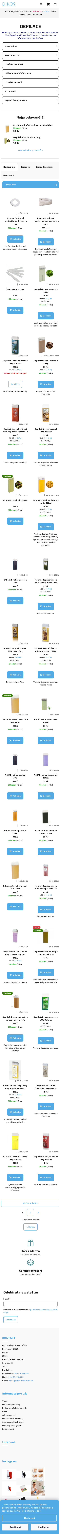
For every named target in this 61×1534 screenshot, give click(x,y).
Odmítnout (15, 1527)
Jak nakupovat (8, 1415)
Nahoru (31, 1227)
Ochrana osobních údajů (13, 1422)
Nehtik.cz (37, 11)
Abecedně (8, 175)
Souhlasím (43, 1527)
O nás (4, 1401)
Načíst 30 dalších (30, 1203)
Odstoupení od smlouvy (13, 1418)
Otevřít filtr (10, 184)
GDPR (4, 1411)
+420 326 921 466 (21, 1373)
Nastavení (29, 1518)
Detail (14, 384)
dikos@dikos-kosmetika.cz (21, 1380)
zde (39, 1510)
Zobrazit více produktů (29, 150)
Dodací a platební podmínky (14, 1408)
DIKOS (47, 11)
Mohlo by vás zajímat (11, 1425)
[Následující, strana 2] (30, 1212)
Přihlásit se (11, 1319)
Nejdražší (25, 167)
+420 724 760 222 (15, 1377)
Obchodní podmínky (11, 1404)
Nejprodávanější (44, 167)
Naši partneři (8, 1429)
